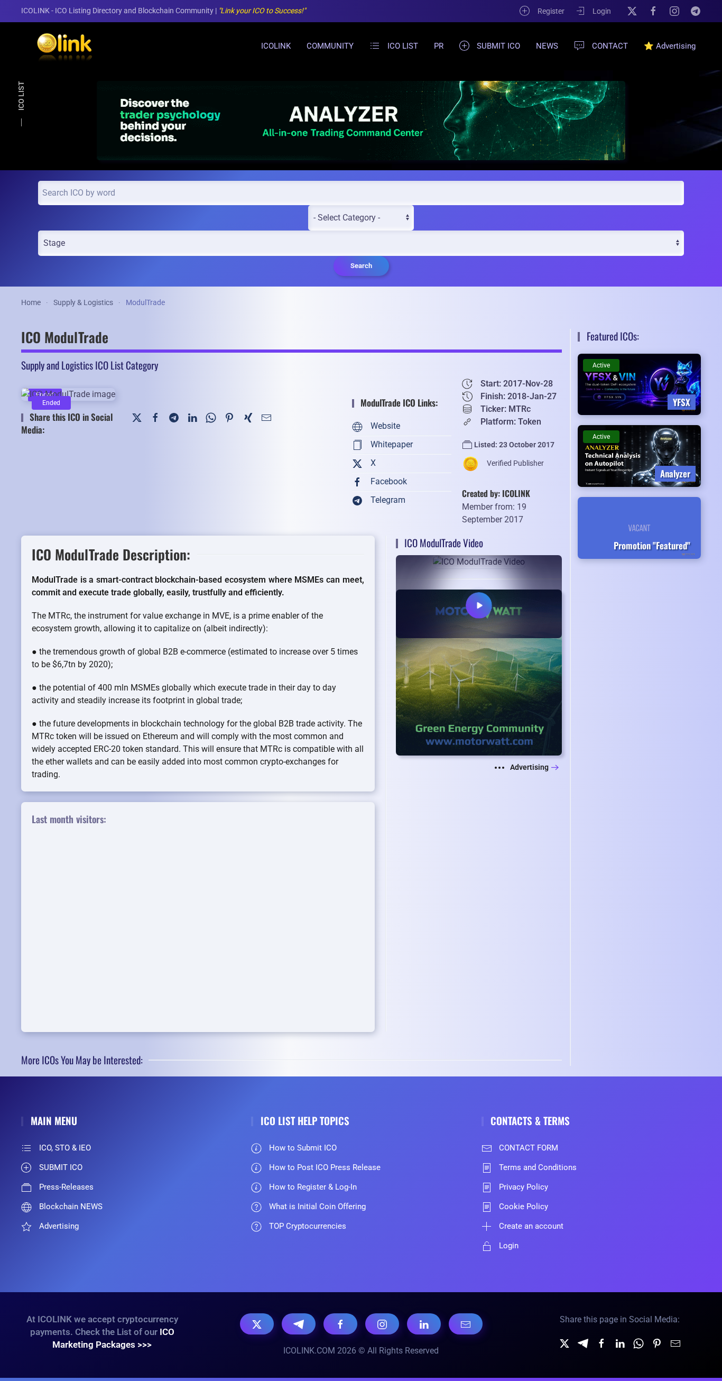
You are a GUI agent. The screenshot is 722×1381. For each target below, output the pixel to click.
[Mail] (266, 417)
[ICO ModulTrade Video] (479, 596)
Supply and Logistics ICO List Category (89, 364)
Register (551, 11)
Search (361, 266)
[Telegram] (695, 10)
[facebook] (601, 1343)
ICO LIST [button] (402, 46)
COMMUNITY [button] (330, 46)
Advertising (529, 767)
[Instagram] (674, 10)
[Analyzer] (361, 120)
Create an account (531, 1226)
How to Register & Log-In (313, 1187)
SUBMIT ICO (498, 46)
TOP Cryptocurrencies (307, 1226)
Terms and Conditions (538, 1167)
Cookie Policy (523, 1206)
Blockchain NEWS (71, 1206)
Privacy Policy (523, 1187)
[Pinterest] (229, 417)
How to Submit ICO (303, 1148)
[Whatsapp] (638, 1343)
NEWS (547, 46)
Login (602, 11)
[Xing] (248, 417)
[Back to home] (58, 46)
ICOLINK (276, 46)
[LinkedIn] (192, 417)
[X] (632, 10)
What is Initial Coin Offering (317, 1206)
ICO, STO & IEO (65, 1148)
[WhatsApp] (211, 417)
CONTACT (610, 46)
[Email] (466, 1323)
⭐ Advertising (670, 46)
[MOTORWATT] (479, 672)
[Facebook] (653, 10)
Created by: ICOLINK (496, 493)
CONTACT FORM (528, 1148)
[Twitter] (137, 417)
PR (438, 46)
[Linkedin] (620, 1343)
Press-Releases (66, 1187)
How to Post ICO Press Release (325, 1167)
